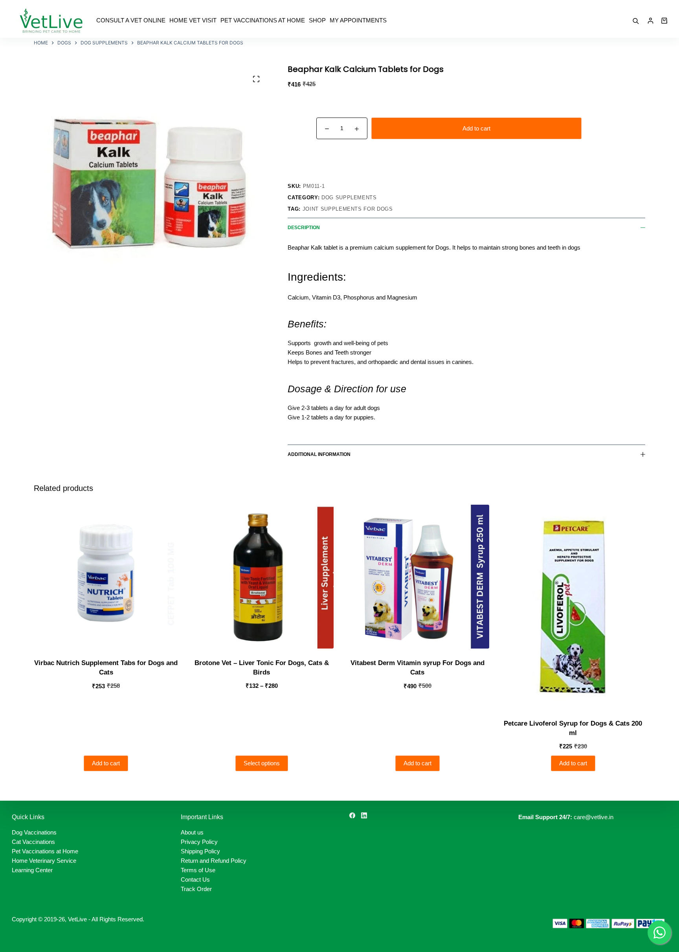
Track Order (196, 889)
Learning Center (32, 870)
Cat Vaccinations (33, 841)
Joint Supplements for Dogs (348, 209)
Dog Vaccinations (34, 832)
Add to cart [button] (106, 763)
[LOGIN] (650, 21)
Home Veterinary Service (44, 860)
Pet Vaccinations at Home (262, 20)
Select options (262, 763)
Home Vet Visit (193, 20)
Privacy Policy (199, 841)
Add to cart (476, 128)
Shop (317, 20)
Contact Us (195, 879)
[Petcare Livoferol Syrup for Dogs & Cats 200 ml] (573, 607)
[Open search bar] (636, 21)
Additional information (319, 454)
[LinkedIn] (364, 815)
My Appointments (358, 20)
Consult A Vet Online (130, 20)
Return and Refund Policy (213, 860)
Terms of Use (198, 870)
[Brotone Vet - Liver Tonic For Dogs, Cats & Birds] (262, 577)
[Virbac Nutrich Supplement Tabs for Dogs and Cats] (106, 577)
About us (192, 832)
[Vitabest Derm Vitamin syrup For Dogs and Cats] (417, 577)
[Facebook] (352, 815)
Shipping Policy (200, 851)
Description (304, 227)
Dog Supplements (349, 197)
